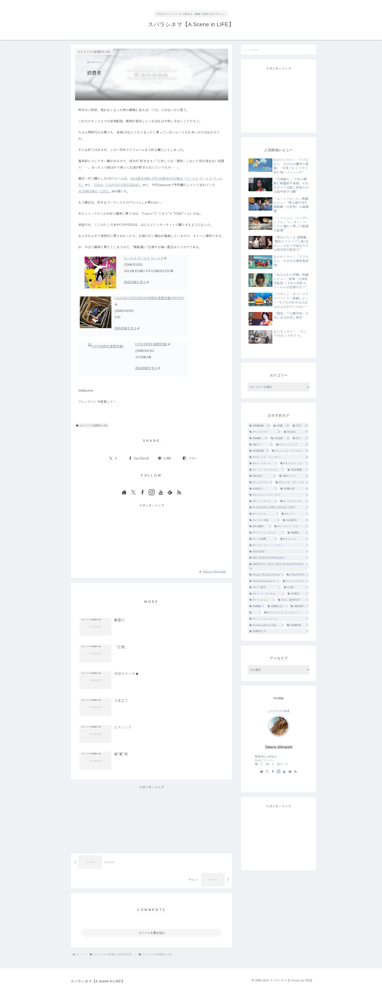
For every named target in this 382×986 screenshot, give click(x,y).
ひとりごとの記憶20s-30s (93, 425)
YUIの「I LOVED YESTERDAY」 (118, 184)
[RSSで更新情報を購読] (179, 492)
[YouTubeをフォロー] (161, 492)
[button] (190, 458)
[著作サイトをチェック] (124, 492)
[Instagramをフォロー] (152, 492)
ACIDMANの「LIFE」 (94, 191)
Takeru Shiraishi (278, 747)
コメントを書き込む (151, 932)
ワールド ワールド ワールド (144, 258)
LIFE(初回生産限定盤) (151, 344)
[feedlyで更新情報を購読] (170, 492)
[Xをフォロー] (133, 492)
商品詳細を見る (135, 282)
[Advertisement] (151, 536)
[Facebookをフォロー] (142, 492)
